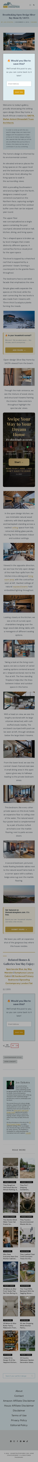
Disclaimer (19, 1410)
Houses (34, 22)
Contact (19, 1395)
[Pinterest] (20, 1441)
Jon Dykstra (8, 22)
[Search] (32, 1376)
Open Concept (10, 1061)
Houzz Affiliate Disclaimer (19, 1405)
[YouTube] (23, 1441)
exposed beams (20, 586)
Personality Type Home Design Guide (17, 1111)
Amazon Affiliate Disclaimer (19, 1400)
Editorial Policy (19, 1425)
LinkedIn (28, 1133)
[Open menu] (30, 5)
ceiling (15, 527)
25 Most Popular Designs (19, 1123)
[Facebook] (17, 1441)
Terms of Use (19, 1415)
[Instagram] (14, 1441)
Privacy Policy (19, 1420)
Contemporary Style (13, 1057)
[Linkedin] (10, 1441)
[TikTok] (27, 1441)
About (19, 1391)
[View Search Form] (33, 5)
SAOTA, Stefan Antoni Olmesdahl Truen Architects (18, 119)
